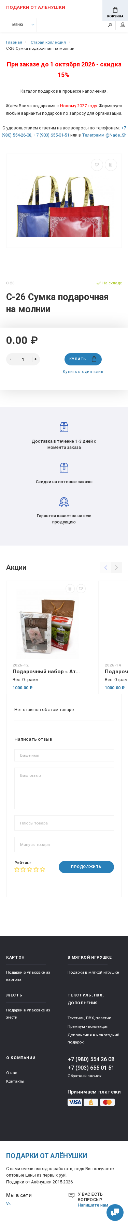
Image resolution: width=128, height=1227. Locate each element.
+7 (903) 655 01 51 (91, 1068)
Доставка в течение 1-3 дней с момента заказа (64, 444)
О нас (11, 1072)
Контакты (15, 1081)
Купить (77, 359)
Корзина (115, 16)
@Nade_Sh (116, 135)
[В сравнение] (111, 165)
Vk (8, 1203)
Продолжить (86, 867)
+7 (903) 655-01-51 (51, 135)
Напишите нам (93, 1205)
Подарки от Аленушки (35, 7)
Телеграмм (93, 135)
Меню (17, 25)
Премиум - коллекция (88, 1026)
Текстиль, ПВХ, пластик (89, 1018)
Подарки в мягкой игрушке (93, 972)
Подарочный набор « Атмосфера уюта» (48, 671)
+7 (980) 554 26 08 (91, 1059)
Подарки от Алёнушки (46, 1156)
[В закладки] (97, 165)
